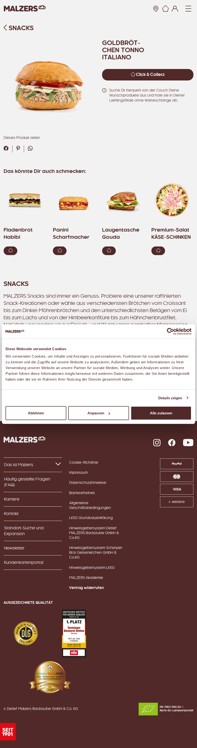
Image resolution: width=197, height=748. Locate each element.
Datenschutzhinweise (87, 483)
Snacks (20, 28)
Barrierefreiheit (82, 493)
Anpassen (95, 413)
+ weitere (176, 502)
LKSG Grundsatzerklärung (91, 518)
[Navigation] (188, 8)
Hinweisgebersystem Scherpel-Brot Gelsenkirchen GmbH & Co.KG (96, 552)
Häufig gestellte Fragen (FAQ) (27, 482)
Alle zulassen (161, 413)
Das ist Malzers (18, 465)
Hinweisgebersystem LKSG (92, 568)
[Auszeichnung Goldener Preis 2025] (26, 633)
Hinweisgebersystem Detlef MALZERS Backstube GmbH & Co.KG (94, 533)
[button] (165, 8)
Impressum (78, 472)
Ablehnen (36, 413)
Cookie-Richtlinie (83, 462)
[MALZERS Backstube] (25, 8)
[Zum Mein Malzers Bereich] (175, 8)
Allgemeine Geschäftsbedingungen (90, 506)
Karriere (11, 499)
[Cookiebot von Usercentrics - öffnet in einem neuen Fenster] (170, 331)
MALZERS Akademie (86, 578)
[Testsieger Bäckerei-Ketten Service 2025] (74, 633)
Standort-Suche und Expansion (24, 531)
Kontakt (11, 514)
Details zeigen (170, 398)
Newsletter (14, 548)
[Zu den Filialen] (155, 8)
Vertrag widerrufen (86, 588)
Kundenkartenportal (23, 563)
